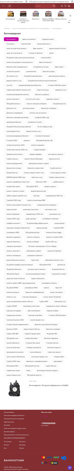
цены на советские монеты (16, 48)
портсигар (35, 260)
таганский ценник (13, 71)
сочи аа (9, 85)
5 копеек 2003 (12, 140)
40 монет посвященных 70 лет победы (42, 246)
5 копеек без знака (33, 343)
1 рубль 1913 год (51, 241)
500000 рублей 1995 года (16, 177)
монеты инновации (14, 255)
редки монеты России (32, 329)
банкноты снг (11, 108)
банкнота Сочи (54, 159)
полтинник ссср (50, 209)
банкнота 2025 (12, 329)
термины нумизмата (14, 246)
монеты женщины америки (37, 103)
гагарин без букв (31, 338)
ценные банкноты (43, 44)
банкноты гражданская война (17, 117)
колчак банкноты (13, 343)
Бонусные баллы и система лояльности (16, 435)
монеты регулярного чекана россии (20, 62)
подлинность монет (59, 274)
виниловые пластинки (31, 306)
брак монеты (38, 48)
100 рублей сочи (12, 338)
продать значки (50, 186)
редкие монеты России (57, 48)
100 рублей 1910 (32, 186)
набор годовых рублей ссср (17, 195)
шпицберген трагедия (50, 218)
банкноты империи (53, 329)
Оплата (21, 448)
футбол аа (61, 265)
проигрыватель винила (15, 352)
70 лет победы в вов (44, 126)
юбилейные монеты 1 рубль (39, 163)
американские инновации (46, 205)
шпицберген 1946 (31, 288)
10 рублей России (58, 269)
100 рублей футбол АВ (44, 140)
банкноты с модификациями (36, 361)
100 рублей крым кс (34, 375)
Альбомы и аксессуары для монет (23, 20)
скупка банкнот (35, 352)
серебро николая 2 (13, 223)
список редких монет (58, 172)
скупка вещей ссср (37, 320)
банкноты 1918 (41, 182)
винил (51, 53)
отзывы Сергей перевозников (17, 324)
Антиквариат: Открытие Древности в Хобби (48, 385)
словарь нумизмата (33, 347)
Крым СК (59, 288)
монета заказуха (13, 292)
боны (28, 370)
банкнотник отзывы (14, 168)
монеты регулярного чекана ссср (19, 205)
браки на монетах (29, 39)
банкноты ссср (37, 177)
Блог (5, 448)
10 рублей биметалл (14, 269)
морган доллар (41, 228)
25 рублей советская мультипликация (20, 57)
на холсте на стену (33, 99)
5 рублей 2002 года (42, 117)
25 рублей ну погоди (41, 67)
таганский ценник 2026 (15, 320)
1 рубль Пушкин (12, 159)
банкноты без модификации (17, 67)
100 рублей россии (13, 103)
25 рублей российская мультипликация (42, 80)
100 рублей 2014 (12, 366)
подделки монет (48, 39)
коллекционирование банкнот (18, 136)
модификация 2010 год (54, 195)
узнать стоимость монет (15, 191)
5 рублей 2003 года (14, 200)
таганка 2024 (46, 57)
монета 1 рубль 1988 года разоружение (21, 283)
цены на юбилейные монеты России (20, 301)
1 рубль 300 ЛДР (12, 334)
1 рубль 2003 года (13, 218)
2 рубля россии (55, 168)
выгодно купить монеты (36, 269)
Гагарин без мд (12, 172)
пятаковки (10, 44)
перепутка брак (52, 311)
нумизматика (31, 71)
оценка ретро (59, 223)
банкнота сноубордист (15, 113)
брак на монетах (45, 62)
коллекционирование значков (18, 94)
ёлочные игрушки (53, 347)
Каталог (6, 445)
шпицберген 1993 (13, 232)
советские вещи (43, 90)
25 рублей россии (59, 103)
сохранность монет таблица (56, 306)
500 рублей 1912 (45, 265)
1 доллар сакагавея (35, 315)
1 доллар (36, 195)
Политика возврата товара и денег (15, 428)
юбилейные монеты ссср (54, 260)
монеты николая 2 (13, 251)
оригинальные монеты (57, 76)
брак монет (59, 67)
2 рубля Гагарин (39, 149)
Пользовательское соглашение (14, 418)
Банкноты (35, 19)
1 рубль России (51, 366)
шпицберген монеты (49, 283)
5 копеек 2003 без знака (57, 85)
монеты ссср (11, 297)
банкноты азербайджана (35, 292)
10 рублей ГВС (52, 334)
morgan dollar (59, 357)
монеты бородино (13, 214)
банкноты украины (42, 94)
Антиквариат (10, 19)
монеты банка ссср (14, 375)
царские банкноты (13, 241)
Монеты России (61, 19)
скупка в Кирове (33, 241)
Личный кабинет (9, 412)
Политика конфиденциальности (14, 415)
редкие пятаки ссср (33, 131)
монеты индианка (37, 145)
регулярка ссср (55, 214)
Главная (7, 28)
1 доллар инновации (29, 297)
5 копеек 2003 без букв (57, 315)
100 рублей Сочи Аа (32, 366)
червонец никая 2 (52, 99)
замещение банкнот (14, 122)
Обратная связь (9, 422)
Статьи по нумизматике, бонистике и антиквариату (31, 28)
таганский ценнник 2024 (16, 145)
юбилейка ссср (60, 301)
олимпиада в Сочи (13, 131)
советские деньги (54, 352)
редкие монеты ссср (14, 80)
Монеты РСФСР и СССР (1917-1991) (48, 20)
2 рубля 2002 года (13, 361)
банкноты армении (13, 237)
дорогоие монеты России (16, 278)
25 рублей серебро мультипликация (20, 265)
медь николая (12, 209)
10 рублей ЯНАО (12, 288)
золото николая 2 (13, 99)
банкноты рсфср (49, 71)
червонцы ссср (60, 90)
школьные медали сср (39, 357)
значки (46, 288)
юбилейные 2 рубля (33, 251)
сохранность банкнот (35, 255)
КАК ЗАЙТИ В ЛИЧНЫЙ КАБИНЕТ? (14, 438)
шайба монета (58, 182)
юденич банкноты (37, 278)
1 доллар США (26, 44)
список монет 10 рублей (52, 297)
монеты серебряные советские (18, 182)
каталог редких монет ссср (34, 172)
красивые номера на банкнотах (18, 228)
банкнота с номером (48, 108)
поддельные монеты (14, 315)
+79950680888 (48, 423)
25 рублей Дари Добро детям (37, 223)
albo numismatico (34, 311)
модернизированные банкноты (30, 85)
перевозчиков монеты (15, 154)
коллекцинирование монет (35, 274)
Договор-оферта (9, 431)
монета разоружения (14, 163)
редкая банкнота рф (38, 191)
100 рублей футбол (33, 232)
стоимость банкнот (36, 53)
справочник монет (13, 370)
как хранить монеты (55, 154)
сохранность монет (35, 122)
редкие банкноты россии (16, 260)
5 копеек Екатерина (42, 136)
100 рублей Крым (13, 274)
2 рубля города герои (32, 334)
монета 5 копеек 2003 (54, 237)
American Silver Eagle (53, 232)
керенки (27, 140)
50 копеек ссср (12, 76)
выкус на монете (56, 292)
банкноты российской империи (46, 324)
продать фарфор (35, 154)
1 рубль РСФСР (12, 306)
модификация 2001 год (34, 214)
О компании (8, 441)
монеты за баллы (33, 237)
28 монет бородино (51, 338)
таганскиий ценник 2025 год (17, 149)
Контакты (22, 441)
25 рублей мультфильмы (33, 76)
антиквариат (11, 39)
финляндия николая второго (47, 370)
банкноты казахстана (36, 168)
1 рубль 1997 (43, 301)
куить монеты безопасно (16, 357)
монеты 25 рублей (54, 251)
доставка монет (29, 108)
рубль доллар (31, 218)
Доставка (7, 425)
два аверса (58, 361)
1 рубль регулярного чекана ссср (18, 90)
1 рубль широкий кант (57, 177)
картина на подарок (14, 311)
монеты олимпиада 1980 (36, 200)
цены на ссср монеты (14, 53)
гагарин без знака (13, 186)
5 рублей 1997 (59, 228)
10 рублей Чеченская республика (19, 126)
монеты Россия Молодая (33, 159)
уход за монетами (13, 347)
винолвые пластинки (30, 209)
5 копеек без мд (52, 343)
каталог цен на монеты (38, 113)
